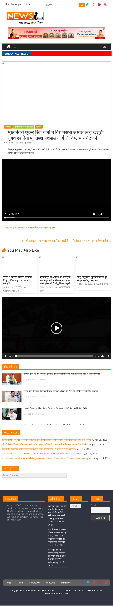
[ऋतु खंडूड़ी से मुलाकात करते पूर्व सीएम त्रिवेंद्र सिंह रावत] (93, 257)
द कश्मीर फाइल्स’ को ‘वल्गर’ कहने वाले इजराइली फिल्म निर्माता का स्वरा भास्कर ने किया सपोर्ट (66, 240)
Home (8, 582)
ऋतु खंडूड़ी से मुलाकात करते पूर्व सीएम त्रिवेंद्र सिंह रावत (92, 278)
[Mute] (102, 356)
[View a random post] (105, 47)
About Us (50, 582)
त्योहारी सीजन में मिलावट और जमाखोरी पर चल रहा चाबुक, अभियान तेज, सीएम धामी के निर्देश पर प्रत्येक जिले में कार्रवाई (61, 391)
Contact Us (34, 582)
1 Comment (40, 379)
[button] (56, 328)
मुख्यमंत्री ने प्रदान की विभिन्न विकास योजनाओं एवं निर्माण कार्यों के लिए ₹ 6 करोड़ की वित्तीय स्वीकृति (55, 408)
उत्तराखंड (8, 127)
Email (93, 505)
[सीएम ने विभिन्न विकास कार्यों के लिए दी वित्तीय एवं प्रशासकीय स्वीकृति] (19, 257)
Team (20, 582)
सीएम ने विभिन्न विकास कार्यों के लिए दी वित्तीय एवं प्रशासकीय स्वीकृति (17, 280)
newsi (29, 143)
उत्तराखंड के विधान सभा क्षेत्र (24, 127)
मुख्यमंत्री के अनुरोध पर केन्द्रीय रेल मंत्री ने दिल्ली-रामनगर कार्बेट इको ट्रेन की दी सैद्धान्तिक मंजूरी (55, 280)
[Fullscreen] (107, 356)
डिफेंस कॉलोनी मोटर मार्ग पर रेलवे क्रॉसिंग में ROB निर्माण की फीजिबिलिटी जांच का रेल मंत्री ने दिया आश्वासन (41, 453)
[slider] (54, 356)
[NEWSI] (25, 13)
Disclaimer (66, 582)
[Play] (5, 356)
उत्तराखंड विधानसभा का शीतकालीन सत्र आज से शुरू (28, 227)
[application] (56, 328)
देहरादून (38, 127)
